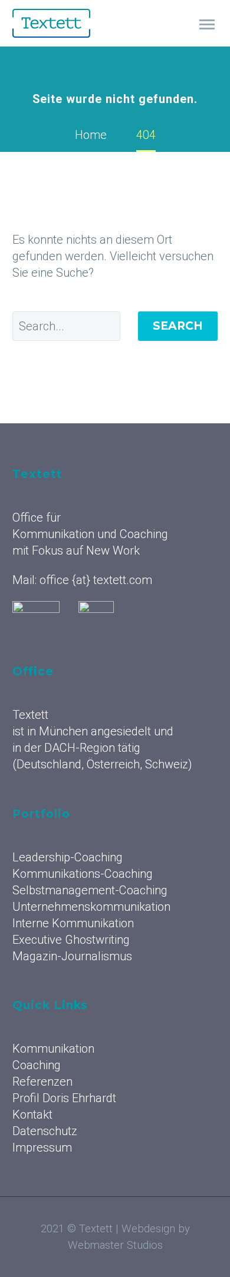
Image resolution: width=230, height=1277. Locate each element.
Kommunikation (53, 1048)
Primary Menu (207, 25)
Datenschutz (44, 1131)
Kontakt (32, 1114)
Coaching (36, 1065)
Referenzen (42, 1081)
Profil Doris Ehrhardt (64, 1098)
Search (178, 326)
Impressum (42, 1147)
